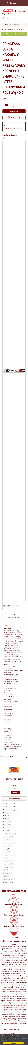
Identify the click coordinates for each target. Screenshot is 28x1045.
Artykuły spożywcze (7, 29)
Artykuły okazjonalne (9, 1033)
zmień (18, 3)
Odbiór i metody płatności (14, 34)
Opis (14, 615)
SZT (6, 105)
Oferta (16, 29)
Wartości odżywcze (14, 617)
